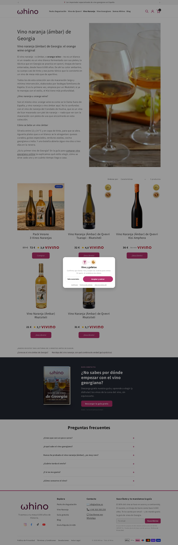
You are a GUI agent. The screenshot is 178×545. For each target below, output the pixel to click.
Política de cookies (86, 285)
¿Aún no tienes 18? (100, 285)
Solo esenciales (73, 279)
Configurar (74, 285)
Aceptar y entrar (98, 279)
